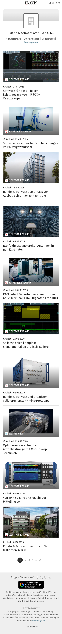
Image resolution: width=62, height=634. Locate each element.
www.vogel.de (38, 620)
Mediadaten (9, 598)
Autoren (40, 601)
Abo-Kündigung (25, 595)
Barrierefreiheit (37, 598)
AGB (39, 592)
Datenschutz (22, 598)
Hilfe (45, 592)
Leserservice (29, 592)
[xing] (45, 577)
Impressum (52, 598)
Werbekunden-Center (45, 595)
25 (40, 560)
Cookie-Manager (14, 592)
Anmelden (54, 3)
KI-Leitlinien (29, 601)
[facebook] (36, 577)
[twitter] (40, 577)
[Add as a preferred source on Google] (31, 585)
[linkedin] (49, 577)
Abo (20, 601)
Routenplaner (31, 42)
